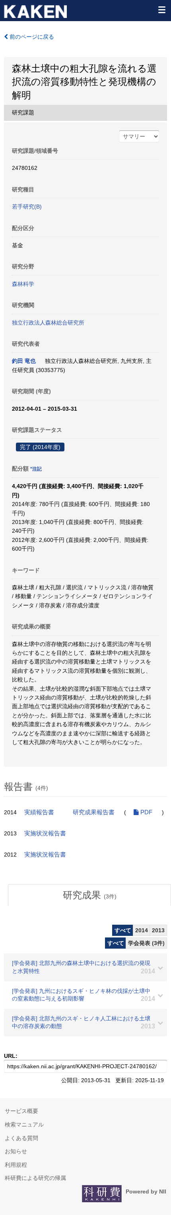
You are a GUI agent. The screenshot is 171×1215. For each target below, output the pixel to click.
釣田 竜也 (24, 361)
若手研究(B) (27, 206)
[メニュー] (161, 9)
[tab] (89, 895)
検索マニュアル (24, 1124)
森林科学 (23, 284)
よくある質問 (21, 1138)
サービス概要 (21, 1111)
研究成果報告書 (94, 812)
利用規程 (16, 1165)
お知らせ (16, 1151)
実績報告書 (39, 812)
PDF (145, 812)
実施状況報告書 (45, 833)
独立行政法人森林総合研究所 (48, 322)
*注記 (36, 469)
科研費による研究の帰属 (35, 1178)
